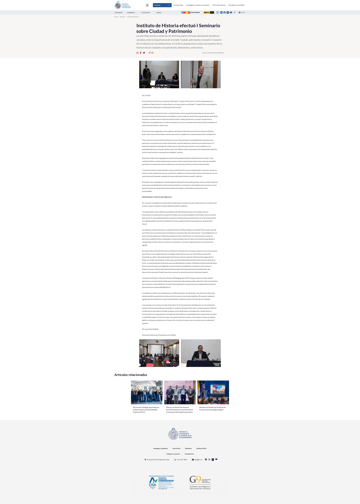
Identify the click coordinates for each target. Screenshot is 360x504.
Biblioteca (188, 448)
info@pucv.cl (198, 459)
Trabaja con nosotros (173, 454)
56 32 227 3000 (182, 459)
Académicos (131, 12)
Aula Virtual (176, 448)
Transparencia (189, 454)
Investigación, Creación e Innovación (197, 5)
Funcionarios (146, 12)
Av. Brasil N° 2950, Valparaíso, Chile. (158, 459)
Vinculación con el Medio (236, 5)
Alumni (159, 12)
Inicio (116, 17)
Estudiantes (119, 12)
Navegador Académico (160, 448)
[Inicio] (147, 5)
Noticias (122, 17)
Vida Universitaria (133, 17)
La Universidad (178, 5)
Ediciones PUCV (201, 448)
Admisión (157, 5)
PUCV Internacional (218, 5)
